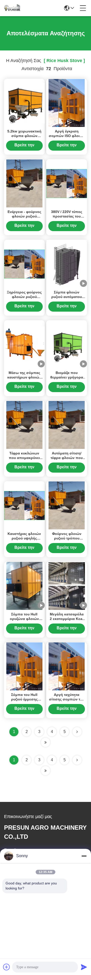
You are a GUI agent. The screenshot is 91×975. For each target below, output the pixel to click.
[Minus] (84, 856)
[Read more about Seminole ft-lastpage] (45, 770)
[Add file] (6, 966)
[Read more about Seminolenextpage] (77, 760)
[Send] (84, 966)
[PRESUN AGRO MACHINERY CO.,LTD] (12, 8)
